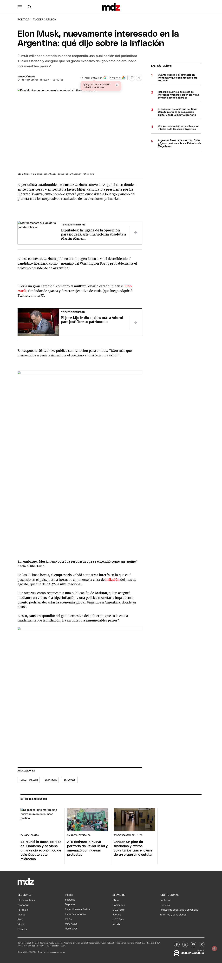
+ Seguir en (115, 78)
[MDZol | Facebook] (176, 944)
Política (23, 19)
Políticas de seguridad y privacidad (179, 909)
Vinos (21, 924)
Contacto (165, 905)
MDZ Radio (118, 909)
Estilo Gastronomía (75, 914)
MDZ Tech (118, 919)
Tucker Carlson (29, 780)
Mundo (22, 914)
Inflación (70, 780)
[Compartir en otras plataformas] (139, 78)
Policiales (23, 909)
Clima (115, 900)
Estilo (20, 919)
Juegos (116, 914)
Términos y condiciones (173, 914)
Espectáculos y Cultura (78, 909)
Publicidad (165, 900)
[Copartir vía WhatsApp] (132, 78)
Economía (23, 905)
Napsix (116, 924)
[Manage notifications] (214, 948)
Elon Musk (51, 780)
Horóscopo (118, 905)
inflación (112, 580)
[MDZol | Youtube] (193, 944)
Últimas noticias (26, 900)
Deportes (70, 904)
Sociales (22, 929)
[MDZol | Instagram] (185, 944)
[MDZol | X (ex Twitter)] (201, 944)
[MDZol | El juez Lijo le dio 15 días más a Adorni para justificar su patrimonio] (135, 322)
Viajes (68, 919)
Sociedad (70, 899)
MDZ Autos (71, 923)
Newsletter (71, 928)
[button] (20, 6)
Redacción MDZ (26, 77)
